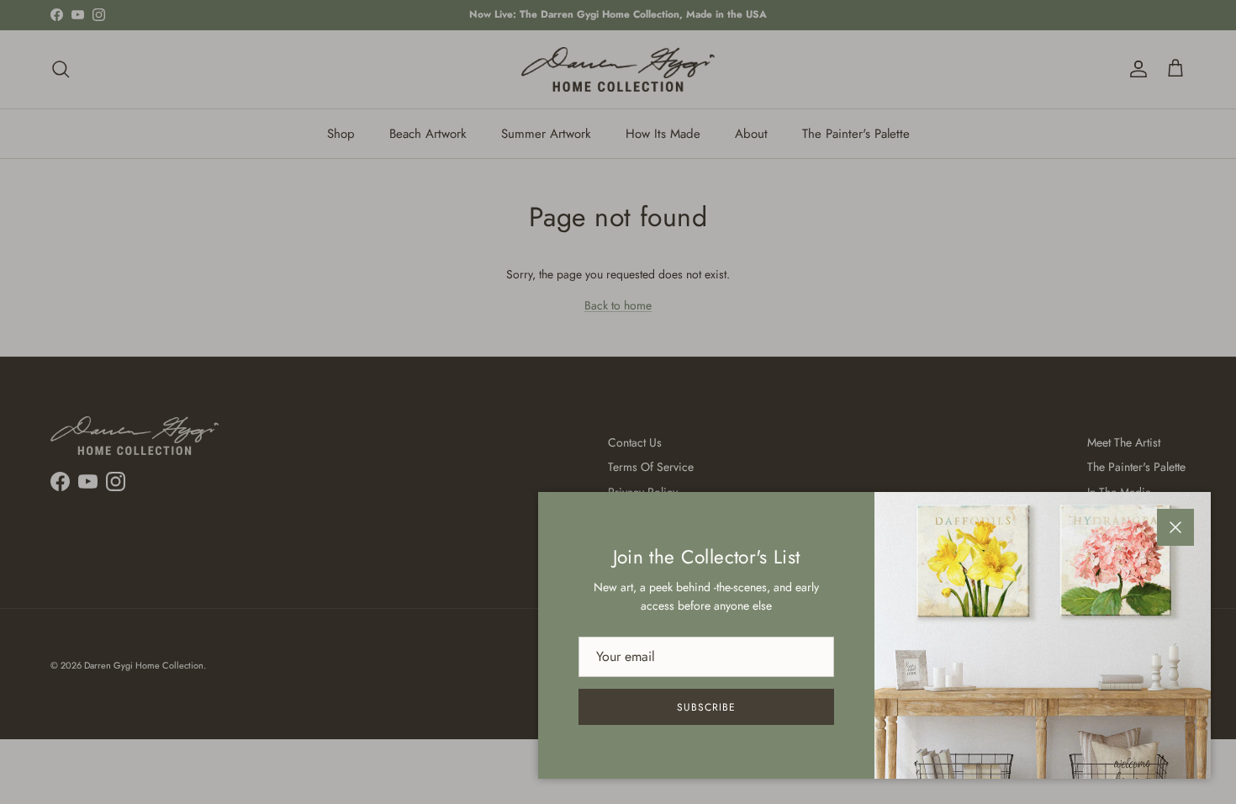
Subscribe (706, 707)
